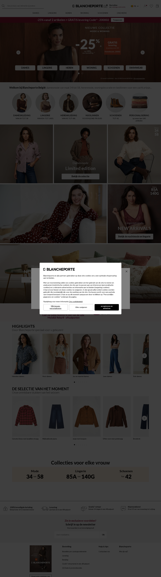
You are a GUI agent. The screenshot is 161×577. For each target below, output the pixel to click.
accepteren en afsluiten (107, 307)
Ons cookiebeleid (76, 301)
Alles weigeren (81, 307)
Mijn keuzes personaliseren (55, 307)
